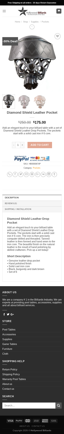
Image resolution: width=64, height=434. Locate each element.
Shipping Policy (11, 374)
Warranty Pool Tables (14, 379)
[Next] (56, 62)
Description (12, 198)
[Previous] (7, 62)
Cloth (5, 353)
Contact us (8, 389)
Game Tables (9, 344)
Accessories (9, 334)
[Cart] (59, 11)
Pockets (45, 22)
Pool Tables (8, 329)
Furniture (7, 349)
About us (7, 384)
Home (17, 22)
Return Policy (9, 369)
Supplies (35, 22)
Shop (25, 22)
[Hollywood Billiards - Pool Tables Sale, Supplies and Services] (32, 11)
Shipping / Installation (18, 209)
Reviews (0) (11, 203)
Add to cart (40, 145)
